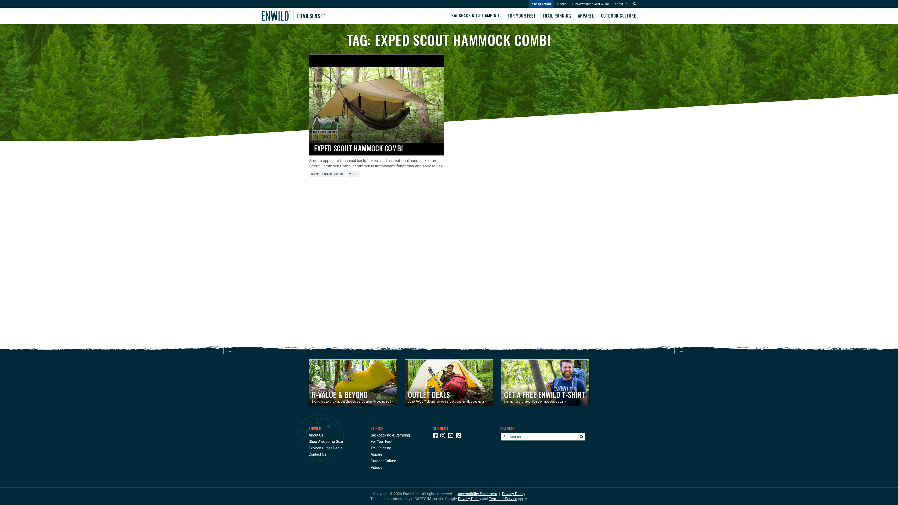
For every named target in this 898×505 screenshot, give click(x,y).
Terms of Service (503, 499)
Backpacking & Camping (390, 435)
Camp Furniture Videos (327, 174)
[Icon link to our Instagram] (443, 436)
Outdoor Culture (618, 16)
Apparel (586, 16)
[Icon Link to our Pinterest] (459, 436)
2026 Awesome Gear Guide (590, 4)
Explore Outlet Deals (325, 448)
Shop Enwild (542, 4)
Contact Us (317, 454)
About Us (621, 4)
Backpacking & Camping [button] (475, 15)
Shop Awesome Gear (326, 441)
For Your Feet (522, 16)
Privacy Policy (513, 494)
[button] (633, 4)
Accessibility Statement (477, 494)
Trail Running (557, 16)
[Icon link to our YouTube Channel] (451, 436)
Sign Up (808, 491)
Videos (561, 4)
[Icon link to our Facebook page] (436, 436)
